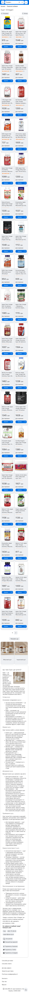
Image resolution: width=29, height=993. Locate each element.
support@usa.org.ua (8, 934)
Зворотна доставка (7, 971)
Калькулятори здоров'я (11, 942)
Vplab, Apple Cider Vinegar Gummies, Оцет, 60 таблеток (21, 340)
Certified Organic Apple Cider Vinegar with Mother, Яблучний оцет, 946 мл (21, 444)
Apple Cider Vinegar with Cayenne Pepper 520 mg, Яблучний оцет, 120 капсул (7, 240)
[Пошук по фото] (19, 2)
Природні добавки (12, 6)
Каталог (3, 6)
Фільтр (26, 13)
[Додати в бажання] (11, 46)
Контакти (4, 978)
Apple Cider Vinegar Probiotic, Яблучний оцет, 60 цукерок (7, 67)
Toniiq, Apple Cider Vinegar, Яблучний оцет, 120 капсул (21, 408)
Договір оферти (6, 968)
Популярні (5, 13)
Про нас (4, 981)
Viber (4, 931)
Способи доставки (7, 960)
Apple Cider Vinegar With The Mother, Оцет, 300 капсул (7, 306)
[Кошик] (26, 2)
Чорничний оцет (21, 659)
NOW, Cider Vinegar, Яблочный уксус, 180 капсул (7, 272)
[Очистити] (22, 2)
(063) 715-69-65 (12, 931)
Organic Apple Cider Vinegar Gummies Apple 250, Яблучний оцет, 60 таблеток (21, 512)
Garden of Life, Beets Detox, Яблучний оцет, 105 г (21, 476)
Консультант (9, 938)
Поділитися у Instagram (11, 953)
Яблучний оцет (7, 659)
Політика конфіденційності (10, 974)
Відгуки (4, 984)
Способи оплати (7, 963)
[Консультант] (26, 990)
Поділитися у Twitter (10, 949)
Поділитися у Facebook (11, 946)
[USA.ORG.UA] (2, 2)
